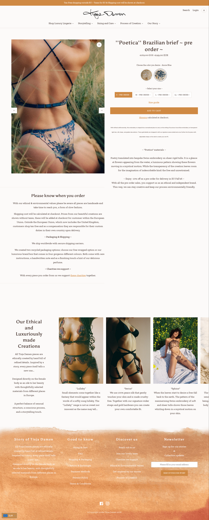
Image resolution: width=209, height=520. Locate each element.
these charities (78, 275)
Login (196, 10)
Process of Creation (127, 477)
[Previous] (14, 110)
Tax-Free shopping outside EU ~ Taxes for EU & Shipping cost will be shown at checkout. (104, 2)
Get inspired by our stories (127, 471)
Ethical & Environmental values (127, 465)
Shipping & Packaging (80, 459)
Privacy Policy (80, 477)
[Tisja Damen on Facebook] (101, 504)
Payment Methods (80, 471)
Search (186, 10)
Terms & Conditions (80, 483)
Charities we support (127, 459)
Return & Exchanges (80, 465)
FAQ (80, 453)
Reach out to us (127, 447)
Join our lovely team (127, 453)
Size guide (154, 102)
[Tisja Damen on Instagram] (107, 504)
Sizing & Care (80, 447)
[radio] (146, 74)
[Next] (101, 110)
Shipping (143, 117)
